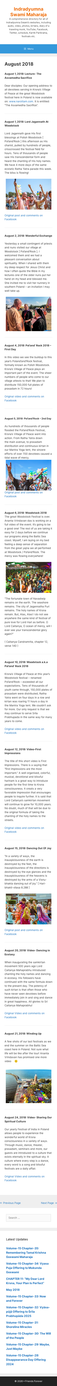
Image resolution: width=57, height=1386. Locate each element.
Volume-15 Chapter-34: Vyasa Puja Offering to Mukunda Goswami (27, 1268)
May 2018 (13, 1290)
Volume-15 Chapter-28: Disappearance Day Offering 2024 (26, 1360)
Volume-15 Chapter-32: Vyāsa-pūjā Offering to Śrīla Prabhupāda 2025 (28, 1312)
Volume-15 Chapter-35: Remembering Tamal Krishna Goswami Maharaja (26, 1253)
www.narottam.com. (21, 101)
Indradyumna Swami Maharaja (28, 11)
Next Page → (49, 1202)
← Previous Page (10, 1202)
